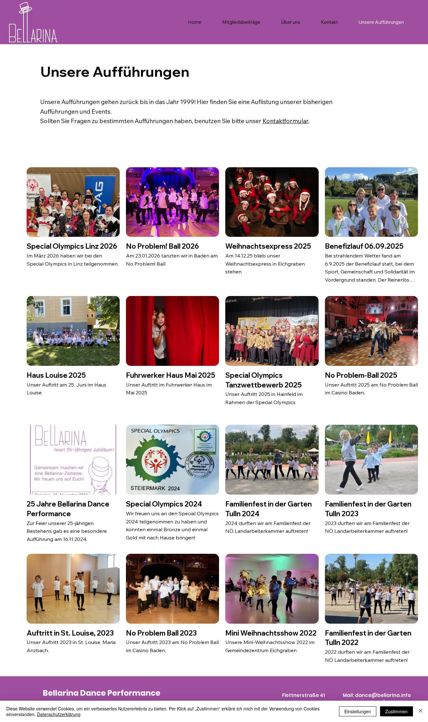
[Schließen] (420, 711)
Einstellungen (357, 711)
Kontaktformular (285, 121)
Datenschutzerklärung (59, 714)
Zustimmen (396, 711)
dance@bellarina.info (383, 695)
